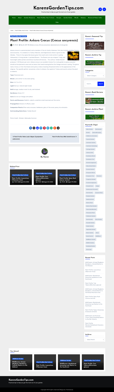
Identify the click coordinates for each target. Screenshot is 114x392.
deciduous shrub (90, 156)
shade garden (89, 226)
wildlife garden (90, 242)
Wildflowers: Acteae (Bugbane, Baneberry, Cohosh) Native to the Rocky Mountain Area (94, 290)
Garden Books (68, 17)
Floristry (99, 176)
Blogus (62, 389)
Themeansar (69, 389)
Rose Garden (98, 219)
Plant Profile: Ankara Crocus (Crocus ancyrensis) (44, 40)
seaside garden (90, 222)
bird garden (98, 129)
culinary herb (89, 152)
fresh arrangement (91, 182)
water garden (89, 232)
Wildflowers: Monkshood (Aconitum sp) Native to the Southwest (93, 277)
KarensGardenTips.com (58, 8)
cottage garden (90, 149)
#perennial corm (55, 45)
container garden (90, 142)
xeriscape (88, 249)
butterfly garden (97, 132)
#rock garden (64, 45)
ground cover (89, 186)
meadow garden (90, 196)
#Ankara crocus (34, 45)
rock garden (89, 219)
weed (97, 232)
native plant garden (91, 206)
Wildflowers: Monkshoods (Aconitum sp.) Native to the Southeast (93, 304)
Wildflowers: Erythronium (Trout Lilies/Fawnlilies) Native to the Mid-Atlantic (94, 317)
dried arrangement (91, 162)
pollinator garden (90, 216)
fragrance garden (90, 179)
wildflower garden (90, 239)
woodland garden (90, 246)
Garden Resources (29, 17)
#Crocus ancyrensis (44, 45)
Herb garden (89, 192)
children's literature (91, 135)
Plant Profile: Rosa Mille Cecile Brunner (63, 136)
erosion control (90, 169)
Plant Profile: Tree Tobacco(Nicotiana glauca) (42, 178)
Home (14, 17)
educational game (91, 166)
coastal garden (90, 139)
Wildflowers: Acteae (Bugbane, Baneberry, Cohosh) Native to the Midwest (94, 264)
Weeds (76, 17)
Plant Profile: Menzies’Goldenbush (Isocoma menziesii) (94, 325)
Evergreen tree (90, 176)
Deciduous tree (90, 159)
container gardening (91, 145)
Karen (16, 45)
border (88, 132)
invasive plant (99, 192)
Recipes (59, 17)
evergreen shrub (90, 172)
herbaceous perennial (92, 189)
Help (57, 22)
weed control (89, 236)
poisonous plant (90, 212)
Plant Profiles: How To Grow (45, 17)
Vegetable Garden (90, 229)
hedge (97, 186)
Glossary (83, 17)
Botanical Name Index (95, 17)
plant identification (91, 209)
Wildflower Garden (18, 358)
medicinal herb (90, 199)
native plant (89, 202)
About (20, 17)
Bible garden (89, 129)
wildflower (98, 236)
